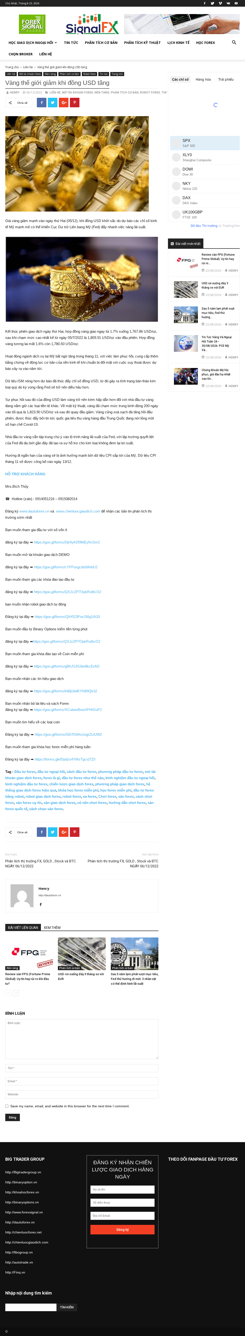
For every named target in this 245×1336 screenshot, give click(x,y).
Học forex (205, 42)
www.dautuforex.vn (34, 511)
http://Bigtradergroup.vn (23, 1172)
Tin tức (71, 42)
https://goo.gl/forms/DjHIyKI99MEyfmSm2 (67, 542)
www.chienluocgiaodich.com (78, 511)
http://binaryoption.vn (21, 1182)
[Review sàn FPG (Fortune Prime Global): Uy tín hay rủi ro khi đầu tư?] (29, 953)
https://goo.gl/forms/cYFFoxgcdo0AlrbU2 (66, 567)
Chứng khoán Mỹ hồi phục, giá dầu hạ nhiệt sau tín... (216, 374)
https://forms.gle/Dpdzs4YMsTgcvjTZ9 (65, 759)
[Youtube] (236, 3)
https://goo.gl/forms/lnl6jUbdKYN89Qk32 (65, 691)
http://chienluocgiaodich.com (26, 1242)
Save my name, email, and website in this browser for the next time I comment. (70, 1106)
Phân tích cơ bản (101, 42)
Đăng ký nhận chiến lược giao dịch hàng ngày (122, 1170)
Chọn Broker (21, 54)
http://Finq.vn (15, 1272)
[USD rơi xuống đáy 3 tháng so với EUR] (82, 953)
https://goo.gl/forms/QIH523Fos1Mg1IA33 (67, 617)
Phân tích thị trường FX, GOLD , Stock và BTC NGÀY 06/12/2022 (40, 863)
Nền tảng (50, 74)
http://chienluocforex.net (23, 1232)
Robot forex (89, 74)
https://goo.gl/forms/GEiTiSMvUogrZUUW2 (68, 734)
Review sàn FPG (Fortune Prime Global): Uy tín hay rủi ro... (218, 259)
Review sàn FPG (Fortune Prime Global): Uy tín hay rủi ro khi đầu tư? (27, 978)
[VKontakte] (228, 3)
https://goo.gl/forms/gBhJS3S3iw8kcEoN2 (67, 666)
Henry (15, 92)
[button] (234, 43)
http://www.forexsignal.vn (24, 1212)
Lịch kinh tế (178, 42)
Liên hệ (45, 54)
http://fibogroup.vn (19, 1252)
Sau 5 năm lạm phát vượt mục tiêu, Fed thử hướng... (218, 313)
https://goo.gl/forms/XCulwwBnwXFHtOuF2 (68, 710)
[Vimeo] (220, 3)
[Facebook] (204, 3)
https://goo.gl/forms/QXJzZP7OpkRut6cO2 (67, 592)
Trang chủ (12, 67)
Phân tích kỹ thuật (142, 42)
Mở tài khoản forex (30, 74)
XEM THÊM (52, 928)
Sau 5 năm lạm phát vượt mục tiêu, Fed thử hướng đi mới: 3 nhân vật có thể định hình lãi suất (134, 978)
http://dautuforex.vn (50, 895)
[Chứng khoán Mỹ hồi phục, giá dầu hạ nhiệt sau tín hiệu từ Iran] (186, 376)
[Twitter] (212, 3)
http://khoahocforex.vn (22, 1192)
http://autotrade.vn (19, 1262)
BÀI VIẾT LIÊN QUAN (23, 928)
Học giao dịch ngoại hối (31, 42)
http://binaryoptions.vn (22, 1202)
